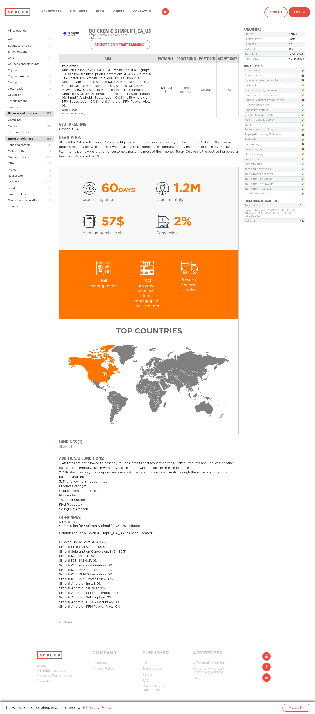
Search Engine (253, 149)
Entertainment (17, 101)
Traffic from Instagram (259, 179)
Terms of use (152, 668)
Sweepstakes (17, 194)
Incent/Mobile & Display (260, 120)
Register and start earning (119, 45)
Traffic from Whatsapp (259, 184)
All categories (17, 31)
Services (13, 182)
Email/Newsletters (256, 110)
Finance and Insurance (23, 113)
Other (12, 163)
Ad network (252, 71)
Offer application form (210, 663)
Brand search (253, 76)
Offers (118, 11)
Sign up (276, 12)
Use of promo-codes (258, 194)
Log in (299, 12)
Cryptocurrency (18, 76)
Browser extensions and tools (263, 80)
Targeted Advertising (258, 169)
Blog (100, 11)
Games (12, 126)
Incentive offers (18, 132)
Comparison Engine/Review (262, 90)
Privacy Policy (103, 668)
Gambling (14, 120)
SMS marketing (254, 154)
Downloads (15, 89)
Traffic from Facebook (259, 174)
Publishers (78, 11)
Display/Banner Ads (257, 105)
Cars (11, 58)
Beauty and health (20, 46)
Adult (11, 39)
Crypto (12, 70)
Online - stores (18, 157)
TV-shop (13, 207)
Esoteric (13, 107)
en (165, 12)
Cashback (251, 85)
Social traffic (252, 159)
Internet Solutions (20, 139)
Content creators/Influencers (262, 95)
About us (99, 663)
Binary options (17, 52)
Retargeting (252, 144)
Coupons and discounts (23, 64)
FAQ (145, 680)
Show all (65, 446)
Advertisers (51, 11)
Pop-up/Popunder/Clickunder (263, 135)
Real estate (15, 176)
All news (65, 622)
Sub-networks (253, 164)
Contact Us (142, 11)
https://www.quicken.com (108, 35)
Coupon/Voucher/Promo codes (264, 100)
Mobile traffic (16, 151)
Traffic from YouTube (258, 189)
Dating (12, 82)
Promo (12, 170)
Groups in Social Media (259, 115)
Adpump (44, 675)
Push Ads (250, 140)
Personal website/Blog (259, 130)
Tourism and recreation (23, 200)
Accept (296, 708)
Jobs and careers (19, 145)
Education (14, 95)
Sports (12, 188)
